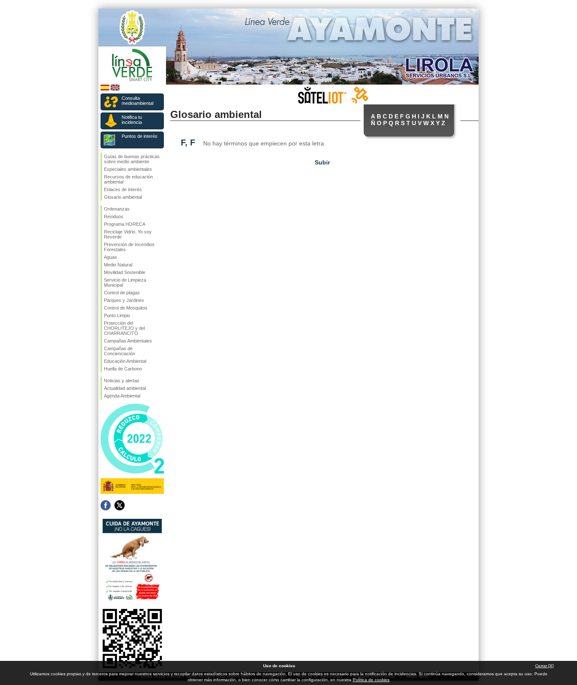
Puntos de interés (140, 136)
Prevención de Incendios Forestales (129, 247)
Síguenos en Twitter (119, 505)
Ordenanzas (117, 208)
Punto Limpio (117, 315)
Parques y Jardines (124, 300)
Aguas (110, 257)
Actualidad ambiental (125, 388)
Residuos (113, 216)
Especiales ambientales (128, 169)
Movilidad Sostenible (124, 272)
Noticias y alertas (121, 380)
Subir (322, 162)
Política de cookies (371, 679)
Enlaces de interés (123, 189)
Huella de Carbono (123, 368)
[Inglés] (115, 89)
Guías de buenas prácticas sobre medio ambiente (132, 159)
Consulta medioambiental (137, 101)
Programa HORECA (124, 224)
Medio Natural (118, 264)
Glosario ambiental (123, 197)
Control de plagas (122, 292)
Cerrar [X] (544, 665)
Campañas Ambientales (128, 340)
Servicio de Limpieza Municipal (125, 282)
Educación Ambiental (125, 361)
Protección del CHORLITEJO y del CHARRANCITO (124, 328)
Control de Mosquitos (125, 307)
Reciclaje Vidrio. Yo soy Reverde (128, 234)
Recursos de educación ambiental (128, 179)
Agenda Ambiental (122, 395)
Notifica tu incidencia (132, 120)
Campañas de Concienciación (119, 351)
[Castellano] (105, 89)
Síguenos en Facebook (106, 505)
